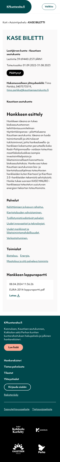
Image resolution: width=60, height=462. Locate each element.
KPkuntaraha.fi (16, 6)
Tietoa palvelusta (14, 366)
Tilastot (8, 373)
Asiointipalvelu (17, 22)
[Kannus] (41, 429)
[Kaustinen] (18, 448)
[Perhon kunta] (41, 448)
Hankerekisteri (13, 360)
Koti (5, 22)
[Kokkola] (18, 429)
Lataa (12, 295)
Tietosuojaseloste (42, 409)
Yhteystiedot (11, 379)
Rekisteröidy (11, 395)
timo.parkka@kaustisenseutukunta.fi (28, 90)
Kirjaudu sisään (17, 387)
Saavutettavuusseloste (17, 409)
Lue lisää (13, 347)
